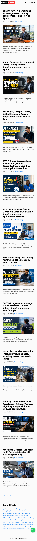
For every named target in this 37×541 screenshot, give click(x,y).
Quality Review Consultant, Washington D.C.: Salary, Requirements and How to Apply (17, 15)
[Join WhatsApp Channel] (33, 530)
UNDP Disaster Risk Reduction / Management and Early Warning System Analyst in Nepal (18, 355)
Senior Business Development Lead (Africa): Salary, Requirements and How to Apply (18, 66)
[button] (25, 2)
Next (8, 495)
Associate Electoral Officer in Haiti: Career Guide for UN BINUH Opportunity (18, 452)
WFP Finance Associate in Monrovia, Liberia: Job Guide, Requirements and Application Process (18, 213)
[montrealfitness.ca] (8, 2)
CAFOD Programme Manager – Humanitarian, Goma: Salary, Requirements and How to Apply (18, 307)
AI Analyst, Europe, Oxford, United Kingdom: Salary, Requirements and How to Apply (17, 115)
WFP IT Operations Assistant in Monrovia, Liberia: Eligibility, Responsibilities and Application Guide (17, 165)
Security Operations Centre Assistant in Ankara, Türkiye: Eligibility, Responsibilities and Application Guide (18, 405)
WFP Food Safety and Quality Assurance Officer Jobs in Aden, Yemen (18, 260)
